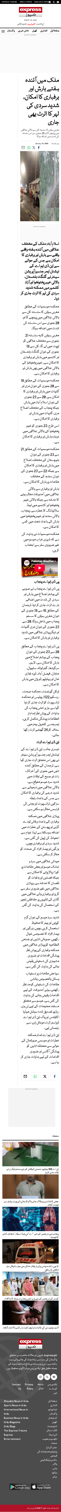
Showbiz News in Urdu (16, 1401)
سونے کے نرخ (51, 1447)
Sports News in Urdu (15, 1405)
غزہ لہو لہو (52, 1410)
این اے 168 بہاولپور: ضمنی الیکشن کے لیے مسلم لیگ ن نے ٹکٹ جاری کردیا (32, 1171)
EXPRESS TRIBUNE (9, 2)
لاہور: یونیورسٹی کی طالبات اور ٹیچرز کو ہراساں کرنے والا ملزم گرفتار (31, 1328)
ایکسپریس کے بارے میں (52, 1389)
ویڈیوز (54, 1473)
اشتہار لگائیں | (22, 24)
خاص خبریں (23, 31)
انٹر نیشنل (52, 1418)
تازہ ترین (43, 31)
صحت (54, 1443)
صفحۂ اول (54, 31)
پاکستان (11, 31)
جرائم (55, 1477)
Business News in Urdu (16, 1418)
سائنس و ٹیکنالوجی (48, 1460)
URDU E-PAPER (26, 2)
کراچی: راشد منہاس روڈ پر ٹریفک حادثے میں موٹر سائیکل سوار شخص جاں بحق (32, 1268)
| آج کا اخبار (39, 24)
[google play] (20, 1488)
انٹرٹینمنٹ (52, 1426)
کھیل (34, 31)
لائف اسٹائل (51, 1431)
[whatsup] (35, 1076)
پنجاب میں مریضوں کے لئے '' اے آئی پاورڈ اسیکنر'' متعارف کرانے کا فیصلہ (30, 1235)
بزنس (55, 1468)
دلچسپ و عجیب (50, 1439)
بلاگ (55, 1464)
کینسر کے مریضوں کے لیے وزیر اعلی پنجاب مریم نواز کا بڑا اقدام (31, 1299)
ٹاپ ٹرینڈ (53, 1435)
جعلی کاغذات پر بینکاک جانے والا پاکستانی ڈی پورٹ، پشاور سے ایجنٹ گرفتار (31, 1203)
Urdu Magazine (12, 1422)
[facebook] (54, 1076)
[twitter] (44, 1076)
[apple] (41, 1488)
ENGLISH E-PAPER (41, 2)
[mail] (25, 1076)
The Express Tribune (15, 1431)
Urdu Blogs (9, 1426)
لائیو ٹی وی (31, 24)
